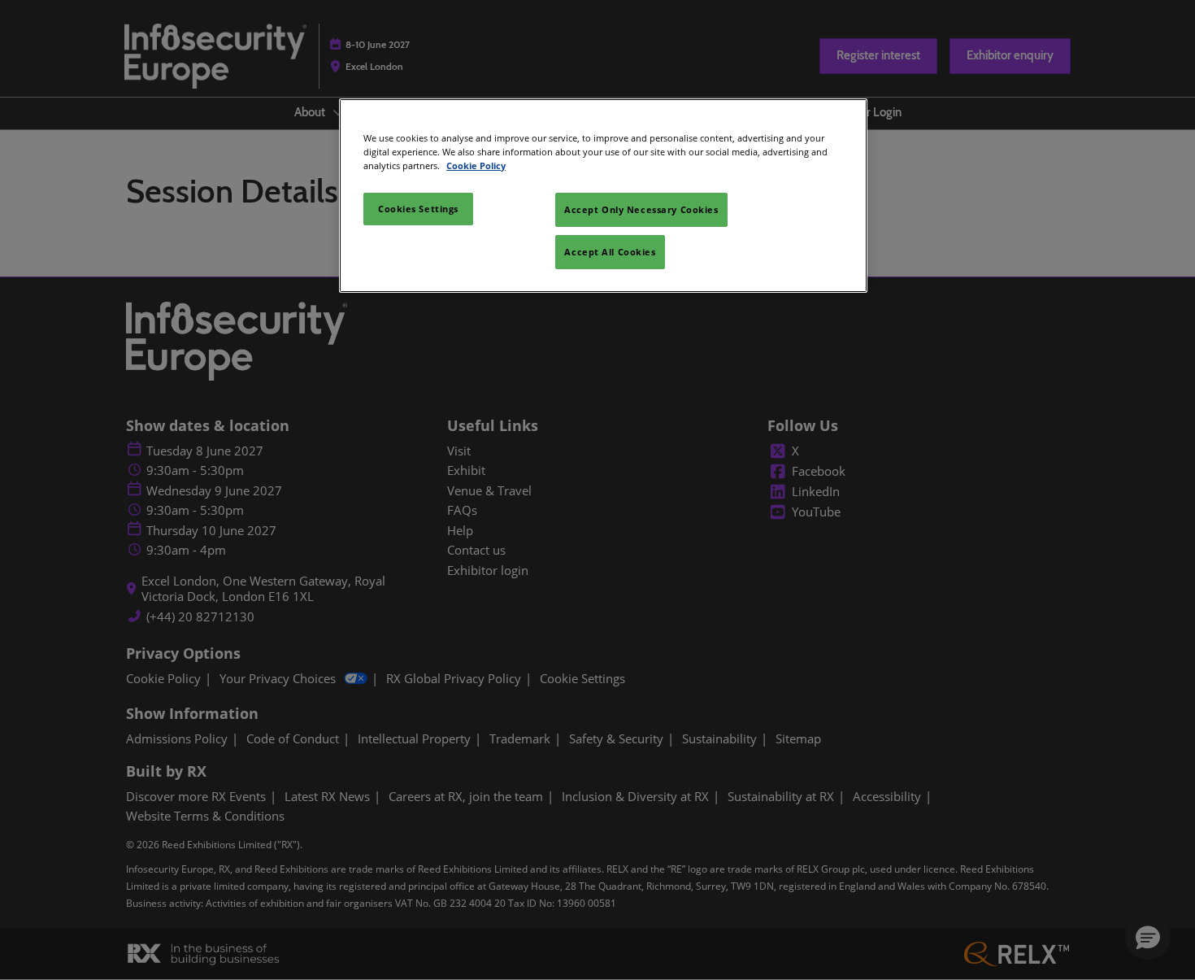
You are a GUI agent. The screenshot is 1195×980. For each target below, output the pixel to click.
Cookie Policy (476, 165)
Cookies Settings (418, 209)
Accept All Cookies (609, 252)
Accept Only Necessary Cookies (641, 209)
